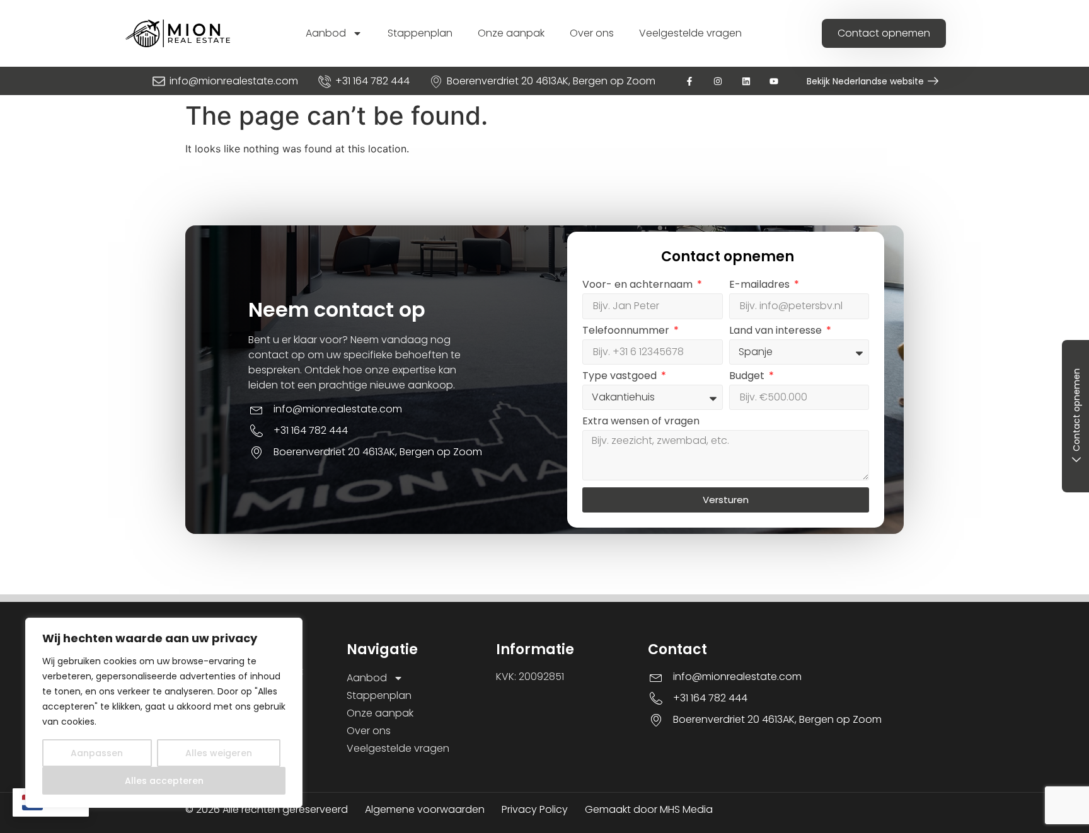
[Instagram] (717, 81)
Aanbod (326, 33)
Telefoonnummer (627, 331)
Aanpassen (97, 753)
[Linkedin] (746, 81)
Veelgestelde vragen (690, 33)
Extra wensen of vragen (641, 422)
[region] (163, 713)
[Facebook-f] (690, 81)
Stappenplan (420, 33)
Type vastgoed (620, 377)
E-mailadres (760, 286)
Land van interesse (776, 331)
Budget (748, 377)
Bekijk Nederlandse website (865, 81)
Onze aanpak (511, 33)
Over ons (592, 33)
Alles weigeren (218, 753)
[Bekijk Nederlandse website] (933, 81)
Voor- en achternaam (638, 286)
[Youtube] (774, 81)
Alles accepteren (164, 780)
